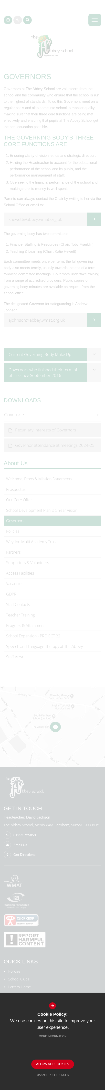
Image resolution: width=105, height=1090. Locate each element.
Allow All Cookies (52, 1064)
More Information (52, 1036)
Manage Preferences (53, 1074)
